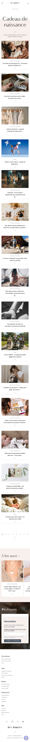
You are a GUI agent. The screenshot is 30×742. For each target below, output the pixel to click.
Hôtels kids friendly (6, 659)
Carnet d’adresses (5, 684)
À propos (10, 735)
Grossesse (3, 701)
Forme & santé (4, 688)
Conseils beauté (5, 686)
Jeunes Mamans (5, 695)
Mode (2, 677)
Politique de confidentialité (13, 737)
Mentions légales (17, 735)
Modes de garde (5, 712)
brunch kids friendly (6, 661)
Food (2, 714)
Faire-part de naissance (7, 675)
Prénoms (3, 699)
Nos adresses (5, 656)
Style (3, 668)
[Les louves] (15, 4)
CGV (22, 737)
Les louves (15, 727)
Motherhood (5, 692)
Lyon (2, 663)
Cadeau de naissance (6, 671)
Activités (3, 708)
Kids (2, 705)
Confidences (4, 697)
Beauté (3, 681)
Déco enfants (4, 673)
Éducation (3, 710)
